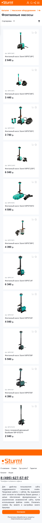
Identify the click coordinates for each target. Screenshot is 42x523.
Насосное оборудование (24, 10)
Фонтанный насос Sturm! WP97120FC (20, 169)
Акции (11, 473)
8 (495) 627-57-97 (15, 478)
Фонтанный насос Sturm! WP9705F (19, 393)
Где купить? (23, 468)
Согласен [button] (21, 512)
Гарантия (33, 468)
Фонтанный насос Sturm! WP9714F (19, 281)
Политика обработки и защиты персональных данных (21, 518)
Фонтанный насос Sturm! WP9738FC (19, 243)
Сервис (14, 468)
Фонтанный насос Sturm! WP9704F (19, 318)
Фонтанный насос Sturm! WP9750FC (19, 131)
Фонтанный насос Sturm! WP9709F (19, 355)
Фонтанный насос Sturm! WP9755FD (19, 206)
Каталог (5, 10)
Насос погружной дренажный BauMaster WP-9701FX (17, 431)
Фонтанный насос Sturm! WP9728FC (19, 94)
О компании (5, 468)
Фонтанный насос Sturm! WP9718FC (19, 56)
